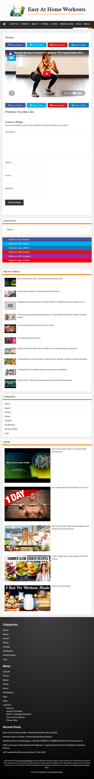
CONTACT (7, 705)
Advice (54, 24)
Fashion (25, 24)
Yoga (78, 24)
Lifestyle (14, 24)
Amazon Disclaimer (14, 711)
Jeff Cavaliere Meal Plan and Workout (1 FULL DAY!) (24, 752)
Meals (86, 24)
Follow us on (19, 239)
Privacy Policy (12, 720)
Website (9, 188)
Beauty (35, 24)
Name (8, 162)
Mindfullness (66, 24)
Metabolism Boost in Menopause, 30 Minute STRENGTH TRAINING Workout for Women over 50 (43, 741)
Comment (10, 132)
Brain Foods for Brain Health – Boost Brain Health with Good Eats (30, 732)
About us (10, 708)
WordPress (42, 772)
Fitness (44, 24)
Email (8, 175)
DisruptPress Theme (56, 772)
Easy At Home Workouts (57, 9)
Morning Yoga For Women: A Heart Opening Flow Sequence (27, 737)
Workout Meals (11, 429)
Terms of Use (77, 765)
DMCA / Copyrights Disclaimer (18, 714)
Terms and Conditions (15, 717)
